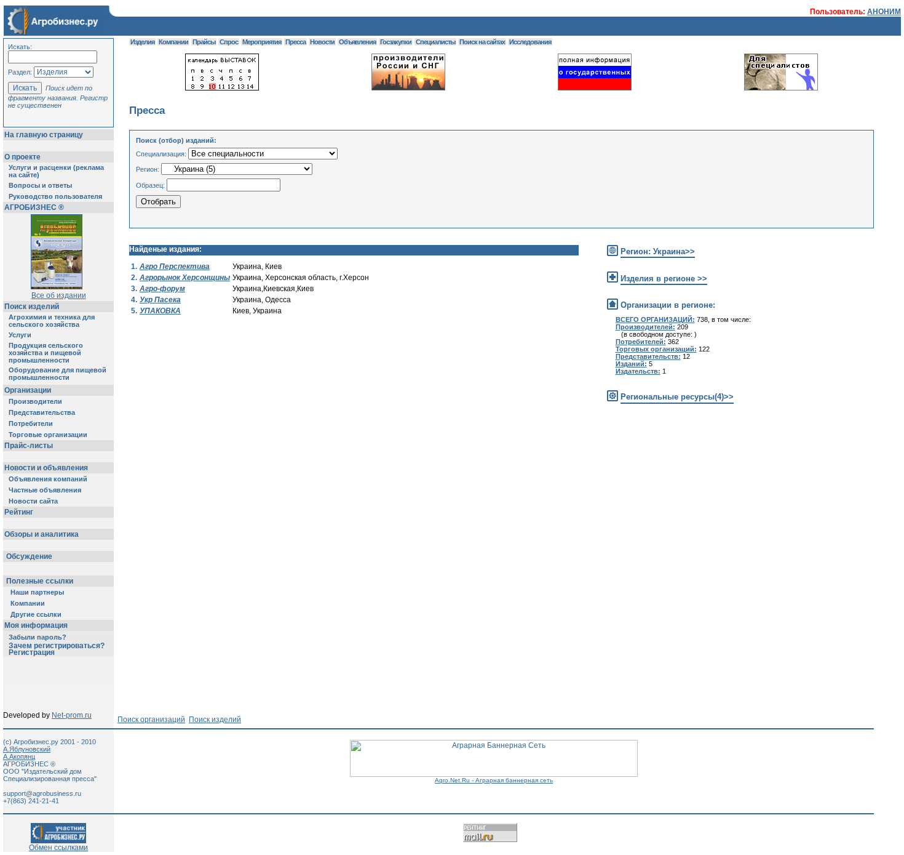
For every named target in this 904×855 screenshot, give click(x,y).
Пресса (295, 42)
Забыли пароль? (37, 637)
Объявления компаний (48, 479)
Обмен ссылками (58, 847)
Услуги (20, 335)
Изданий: (631, 363)
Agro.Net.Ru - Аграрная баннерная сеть (494, 780)
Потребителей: (641, 341)
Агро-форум (162, 288)
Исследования (530, 42)
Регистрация (32, 652)
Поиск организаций (151, 719)
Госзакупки (396, 42)
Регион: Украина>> (658, 251)
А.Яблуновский (26, 749)
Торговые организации (48, 434)
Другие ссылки (36, 614)
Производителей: (645, 327)
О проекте (22, 157)
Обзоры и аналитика (41, 534)
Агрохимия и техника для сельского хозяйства (52, 320)
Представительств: (648, 356)
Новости (322, 42)
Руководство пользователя (55, 196)
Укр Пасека (160, 299)
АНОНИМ (884, 11)
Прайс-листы (28, 445)
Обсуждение (29, 556)
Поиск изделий (31, 306)
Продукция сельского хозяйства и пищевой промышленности (46, 353)
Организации (27, 390)
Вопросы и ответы (40, 185)
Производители (35, 401)
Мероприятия (261, 42)
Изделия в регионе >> (664, 278)
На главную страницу (43, 134)
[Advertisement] (353, 455)
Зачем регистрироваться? (57, 645)
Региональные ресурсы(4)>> (677, 396)
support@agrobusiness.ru (42, 793)
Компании (28, 603)
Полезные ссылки (39, 581)
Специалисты (435, 42)
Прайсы (203, 42)
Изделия (142, 42)
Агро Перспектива (175, 266)
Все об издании (58, 295)
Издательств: (638, 371)
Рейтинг (18, 512)
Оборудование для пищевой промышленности (57, 373)
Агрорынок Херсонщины (185, 277)
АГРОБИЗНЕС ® (34, 207)
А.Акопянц (19, 756)
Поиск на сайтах (482, 42)
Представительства (42, 412)
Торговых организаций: (656, 349)
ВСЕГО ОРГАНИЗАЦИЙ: (655, 319)
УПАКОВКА (160, 311)
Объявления (357, 42)
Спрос (228, 42)
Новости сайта (33, 501)
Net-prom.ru (72, 715)
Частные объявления (45, 490)
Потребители (31, 423)
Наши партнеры (37, 592)
